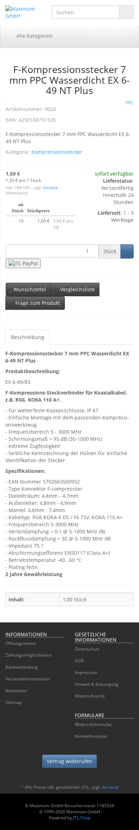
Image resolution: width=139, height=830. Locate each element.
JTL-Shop (81, 818)
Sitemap (13, 702)
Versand (50, 187)
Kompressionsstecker (56, 151)
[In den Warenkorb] (127, 251)
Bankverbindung (21, 667)
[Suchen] (126, 12)
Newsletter (16, 691)
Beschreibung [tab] (27, 337)
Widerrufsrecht (90, 696)
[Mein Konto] (126, 36)
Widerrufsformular (93, 724)
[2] (23, 263)
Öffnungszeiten (20, 643)
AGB (79, 661)
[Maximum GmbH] (23, 12)
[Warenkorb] (108, 36)
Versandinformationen (27, 679)
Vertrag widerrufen (69, 761)
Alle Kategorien (34, 35)
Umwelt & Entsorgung (96, 684)
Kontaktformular (91, 736)
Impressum (86, 672)
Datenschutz (87, 649)
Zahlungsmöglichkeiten (28, 655)
